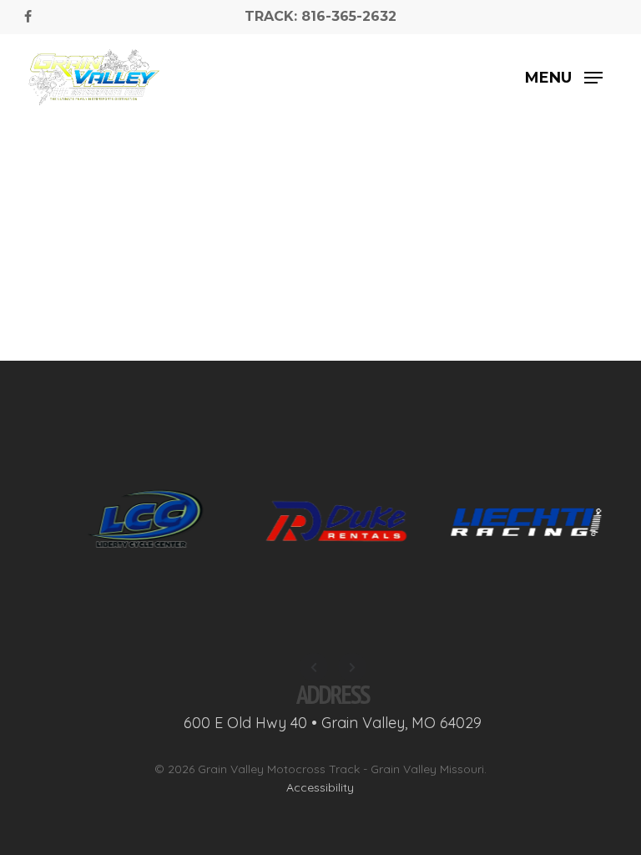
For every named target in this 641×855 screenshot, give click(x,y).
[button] (564, 77)
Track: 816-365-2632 (320, 16)
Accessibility (320, 787)
